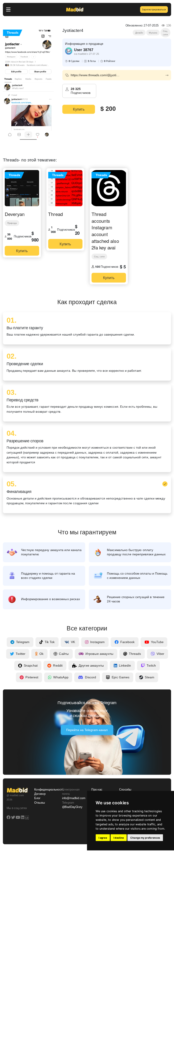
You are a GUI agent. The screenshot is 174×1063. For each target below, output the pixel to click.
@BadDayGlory (72, 806)
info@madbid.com (73, 798)
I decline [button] (119, 837)
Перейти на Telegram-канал (87, 730)
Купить (78, 109)
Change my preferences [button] (145, 837)
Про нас (96, 789)
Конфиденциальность (45, 789)
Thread (55, 214)
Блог (37, 798)
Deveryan (14, 214)
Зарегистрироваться (154, 9)
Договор (40, 793)
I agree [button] (103, 837)
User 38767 (83, 50)
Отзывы (39, 802)
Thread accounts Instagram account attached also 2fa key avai (105, 231)
